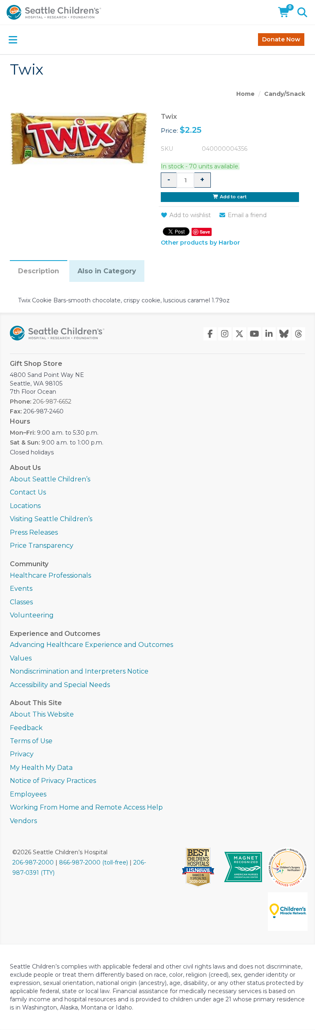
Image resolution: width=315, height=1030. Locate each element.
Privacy (22, 754)
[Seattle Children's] (57, 333)
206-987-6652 (52, 401)
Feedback (26, 728)
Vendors (23, 821)
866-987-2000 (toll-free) (93, 862)
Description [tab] (38, 271)
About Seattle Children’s (50, 479)
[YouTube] (254, 333)
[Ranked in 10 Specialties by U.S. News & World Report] (200, 867)
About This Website (42, 714)
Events (21, 588)
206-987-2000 (33, 862)
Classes (21, 602)
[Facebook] (210, 333)
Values (21, 658)
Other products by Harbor (200, 243)
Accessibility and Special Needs (60, 685)
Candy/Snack (284, 94)
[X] (239, 333)
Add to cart (233, 197)
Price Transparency (41, 545)
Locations (25, 506)
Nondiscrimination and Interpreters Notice (79, 671)
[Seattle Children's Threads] (298, 333)
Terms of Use (31, 741)
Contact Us (28, 492)
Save (205, 232)
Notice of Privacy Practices (53, 781)
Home (245, 94)
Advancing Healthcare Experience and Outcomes (91, 645)
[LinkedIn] (269, 333)
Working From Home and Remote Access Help (86, 807)
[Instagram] (224, 333)
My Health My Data (41, 767)
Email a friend (247, 215)
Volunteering (32, 615)
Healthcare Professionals (50, 575)
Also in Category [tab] (107, 271)
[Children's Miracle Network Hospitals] (288, 911)
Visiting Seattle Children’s (51, 519)
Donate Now (281, 39)
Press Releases (34, 532)
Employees (28, 794)
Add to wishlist (190, 215)
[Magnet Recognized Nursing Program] (243, 867)
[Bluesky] (283, 333)
